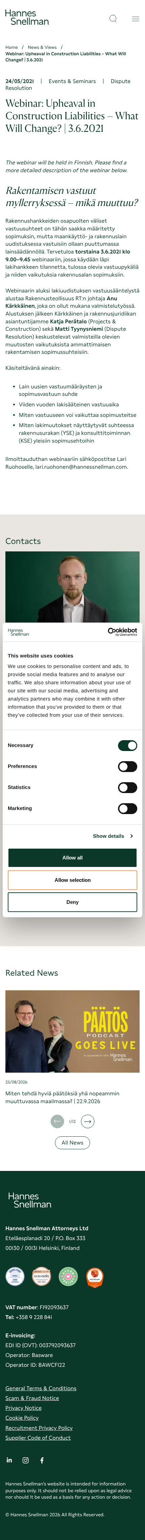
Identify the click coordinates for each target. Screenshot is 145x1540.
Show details (108, 836)
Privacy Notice (23, 1408)
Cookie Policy (22, 1418)
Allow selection (73, 880)
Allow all (72, 857)
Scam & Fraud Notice (32, 1398)
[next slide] (87, 1121)
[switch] (127, 764)
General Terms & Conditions (41, 1388)
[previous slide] (57, 1121)
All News (72, 1142)
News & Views (42, 47)
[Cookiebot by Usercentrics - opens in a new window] (107, 632)
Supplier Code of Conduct (38, 1438)
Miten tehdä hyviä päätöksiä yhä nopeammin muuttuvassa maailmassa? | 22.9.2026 (62, 1097)
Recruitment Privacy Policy (39, 1428)
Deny (72, 902)
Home (11, 47)
